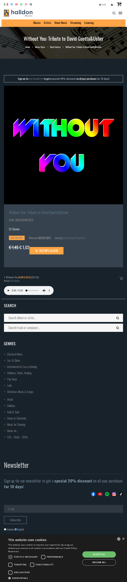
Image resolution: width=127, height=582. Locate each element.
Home (27, 47)
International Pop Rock (74, 238)
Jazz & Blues (13, 360)
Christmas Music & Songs (20, 392)
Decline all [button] (99, 562)
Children (11, 406)
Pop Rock (12, 379)
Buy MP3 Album (48, 250)
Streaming (75, 23)
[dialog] (63, 558)
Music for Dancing (16, 424)
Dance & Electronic (16, 418)
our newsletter (36, 78)
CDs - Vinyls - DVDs (17, 437)
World (10, 399)
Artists (47, 23)
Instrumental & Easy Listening (22, 366)
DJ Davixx (14, 229)
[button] (43, 578)
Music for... (12, 431)
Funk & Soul (13, 412)
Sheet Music (60, 23)
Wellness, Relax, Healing (19, 373)
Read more (13, 551)
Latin (9, 385)
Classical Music (14, 354)
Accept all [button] (99, 554)
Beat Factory (55, 47)
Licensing (89, 23)
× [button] (123, 539)
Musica (37, 23)
